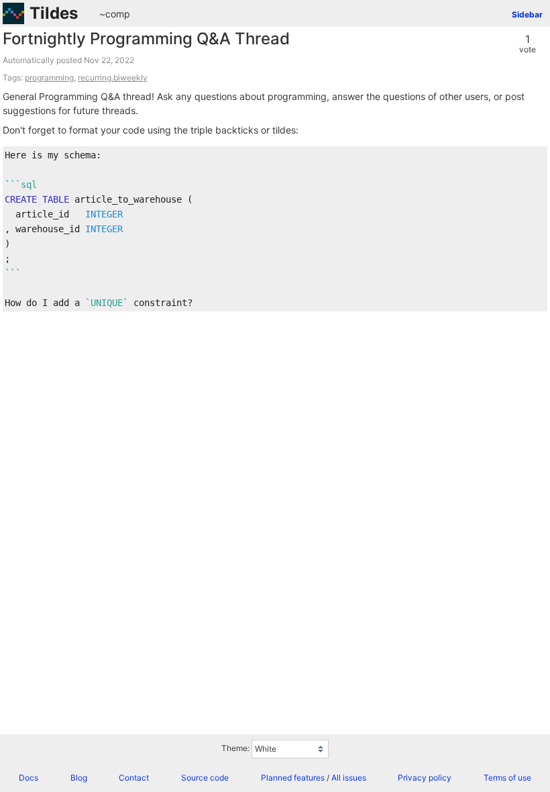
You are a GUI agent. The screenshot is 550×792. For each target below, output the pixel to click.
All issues (348, 778)
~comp (114, 13)
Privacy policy (424, 778)
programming (49, 77)
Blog (78, 778)
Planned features (293, 778)
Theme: (235, 748)
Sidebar (527, 14)
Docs (28, 778)
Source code (205, 778)
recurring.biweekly (113, 77)
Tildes (54, 13)
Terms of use (507, 778)
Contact (134, 778)
